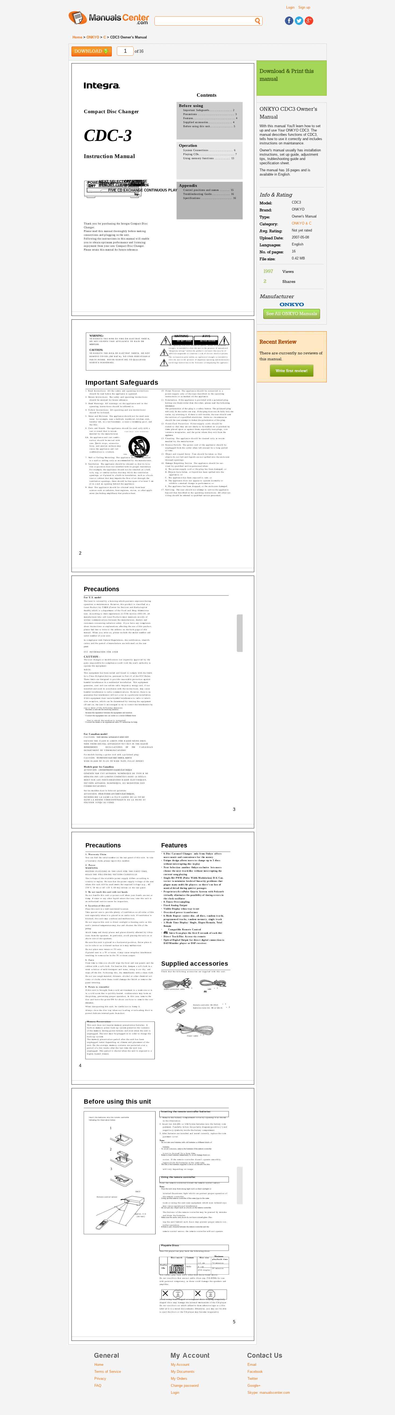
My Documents (183, 1372)
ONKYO (93, 37)
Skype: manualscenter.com (268, 1393)
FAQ (97, 1386)
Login (290, 7)
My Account (180, 1365)
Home (77, 37)
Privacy (100, 1379)
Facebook (255, 1372)
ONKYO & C (301, 223)
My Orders (179, 1379)
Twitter (252, 1379)
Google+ (254, 1386)
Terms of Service (107, 1372)
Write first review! (292, 370)
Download (88, 51)
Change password (185, 1386)
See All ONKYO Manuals (291, 314)
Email (251, 1365)
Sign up (304, 7)
